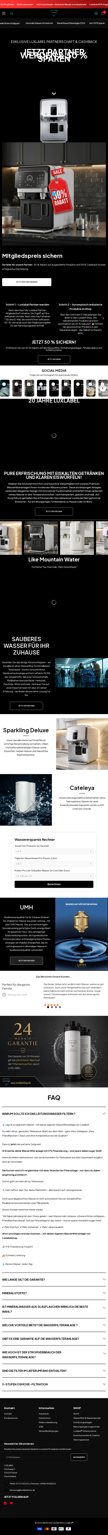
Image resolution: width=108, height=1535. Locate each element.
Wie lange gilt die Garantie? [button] (23, 1279)
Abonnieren (79, 1457)
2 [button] (52, 1007)
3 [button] (56, 1007)
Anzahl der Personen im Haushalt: (32, 846)
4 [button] (60, 1007)
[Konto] (96, 13)
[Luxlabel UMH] (81, 934)
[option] (54, 995)
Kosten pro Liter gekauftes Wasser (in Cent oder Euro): (42, 870)
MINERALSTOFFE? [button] (14, 1293)
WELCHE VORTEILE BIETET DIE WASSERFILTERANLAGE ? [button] (40, 1325)
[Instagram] (5, 1503)
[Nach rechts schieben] (103, 318)
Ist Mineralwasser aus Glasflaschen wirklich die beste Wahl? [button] (45, 1309)
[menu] (3, 13)
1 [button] (48, 1007)
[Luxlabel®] (51, 538)
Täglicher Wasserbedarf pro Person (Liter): (36, 858)
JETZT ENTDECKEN (54, 511)
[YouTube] (11, 1503)
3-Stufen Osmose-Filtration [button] (25, 1384)
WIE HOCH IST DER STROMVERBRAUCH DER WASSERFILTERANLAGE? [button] (31, 1354)
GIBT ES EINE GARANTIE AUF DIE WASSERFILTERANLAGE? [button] (40, 1338)
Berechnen (54, 884)
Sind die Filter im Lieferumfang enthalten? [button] (34, 1370)
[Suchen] (12, 13)
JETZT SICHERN (54, 359)
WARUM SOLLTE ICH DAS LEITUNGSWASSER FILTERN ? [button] (38, 1113)
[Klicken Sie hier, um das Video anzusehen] (54, 194)
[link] (27, 318)
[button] (5, 388)
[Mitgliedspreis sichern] (54, 119)
